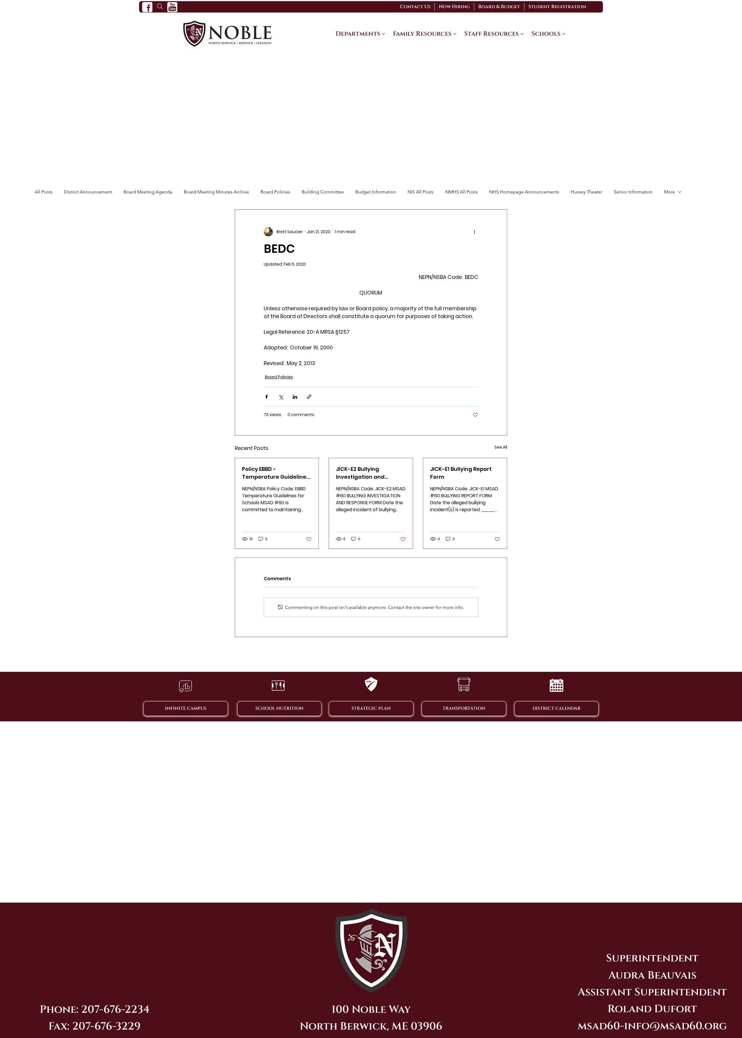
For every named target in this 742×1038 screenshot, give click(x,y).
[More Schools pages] (563, 33)
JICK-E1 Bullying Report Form (461, 472)
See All (500, 447)
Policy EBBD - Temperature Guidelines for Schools (275, 473)
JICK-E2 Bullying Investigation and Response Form (360, 473)
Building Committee (323, 192)
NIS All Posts (421, 192)
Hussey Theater (586, 192)
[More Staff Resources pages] (522, 33)
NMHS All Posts (461, 192)
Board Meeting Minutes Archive (216, 192)
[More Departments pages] (383, 33)
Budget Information (375, 192)
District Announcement (88, 192)
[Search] (159, 6)
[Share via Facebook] (266, 397)
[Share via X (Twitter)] (280, 397)
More (669, 192)
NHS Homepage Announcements (524, 192)
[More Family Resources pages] (454, 33)
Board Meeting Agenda (147, 192)
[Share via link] (309, 397)
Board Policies (275, 192)
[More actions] (474, 231)
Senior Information (633, 192)
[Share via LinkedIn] (295, 397)
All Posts (43, 192)
